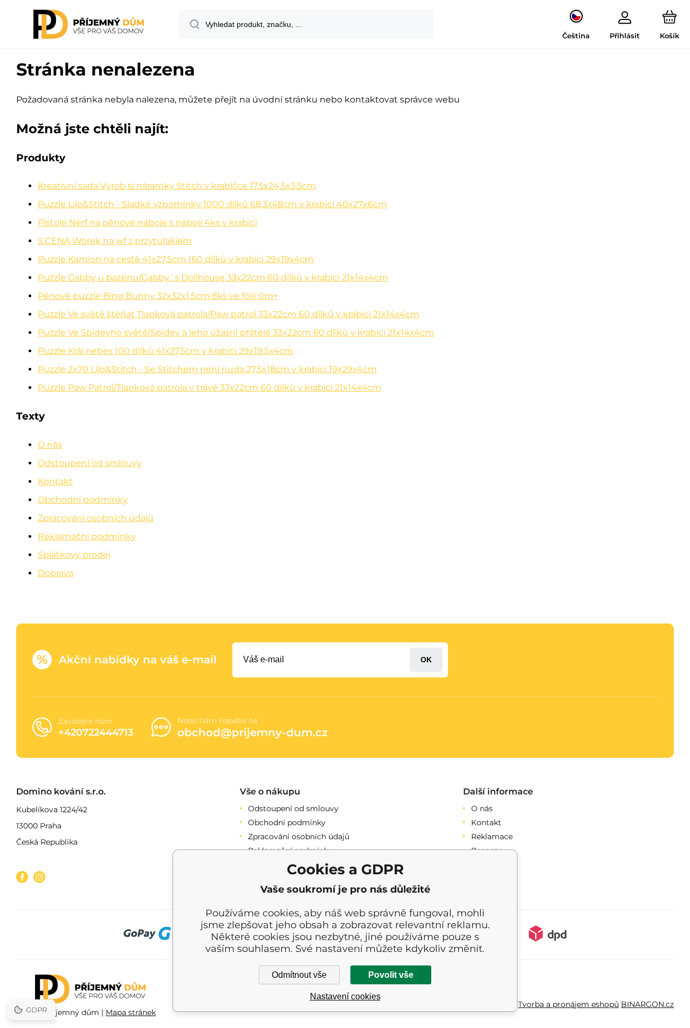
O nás (50, 445)
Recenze (486, 850)
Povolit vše (390, 974)
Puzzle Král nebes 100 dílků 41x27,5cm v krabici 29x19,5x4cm (165, 351)
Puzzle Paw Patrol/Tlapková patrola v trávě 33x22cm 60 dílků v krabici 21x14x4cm (209, 387)
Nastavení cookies (345, 996)
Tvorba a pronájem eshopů (568, 1004)
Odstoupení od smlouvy (90, 463)
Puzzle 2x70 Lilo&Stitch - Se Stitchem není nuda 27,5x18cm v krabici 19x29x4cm (207, 369)
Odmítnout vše (299, 974)
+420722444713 (95, 732)
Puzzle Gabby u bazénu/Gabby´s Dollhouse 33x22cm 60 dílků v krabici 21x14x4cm (213, 277)
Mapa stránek (131, 1012)
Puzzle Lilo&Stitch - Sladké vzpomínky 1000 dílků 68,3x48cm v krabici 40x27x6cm (212, 204)
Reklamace (492, 836)
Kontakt (55, 481)
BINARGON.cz (647, 1004)
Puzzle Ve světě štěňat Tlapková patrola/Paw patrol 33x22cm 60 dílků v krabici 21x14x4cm (228, 314)
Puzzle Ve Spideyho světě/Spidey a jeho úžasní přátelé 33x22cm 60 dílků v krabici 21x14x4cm (236, 332)
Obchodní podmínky (83, 500)
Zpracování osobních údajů (96, 518)
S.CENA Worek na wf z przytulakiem (115, 241)
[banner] (89, 26)
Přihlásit (426, 660)
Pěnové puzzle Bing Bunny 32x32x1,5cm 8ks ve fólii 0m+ (158, 296)
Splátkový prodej (74, 555)
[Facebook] (22, 877)
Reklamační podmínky (87, 536)
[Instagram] (39, 877)
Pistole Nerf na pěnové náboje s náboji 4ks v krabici (147, 222)
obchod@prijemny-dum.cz (252, 732)
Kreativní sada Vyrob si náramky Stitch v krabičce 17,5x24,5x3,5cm (177, 186)
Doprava (55, 573)
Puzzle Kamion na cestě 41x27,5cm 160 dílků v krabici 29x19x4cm (176, 259)
